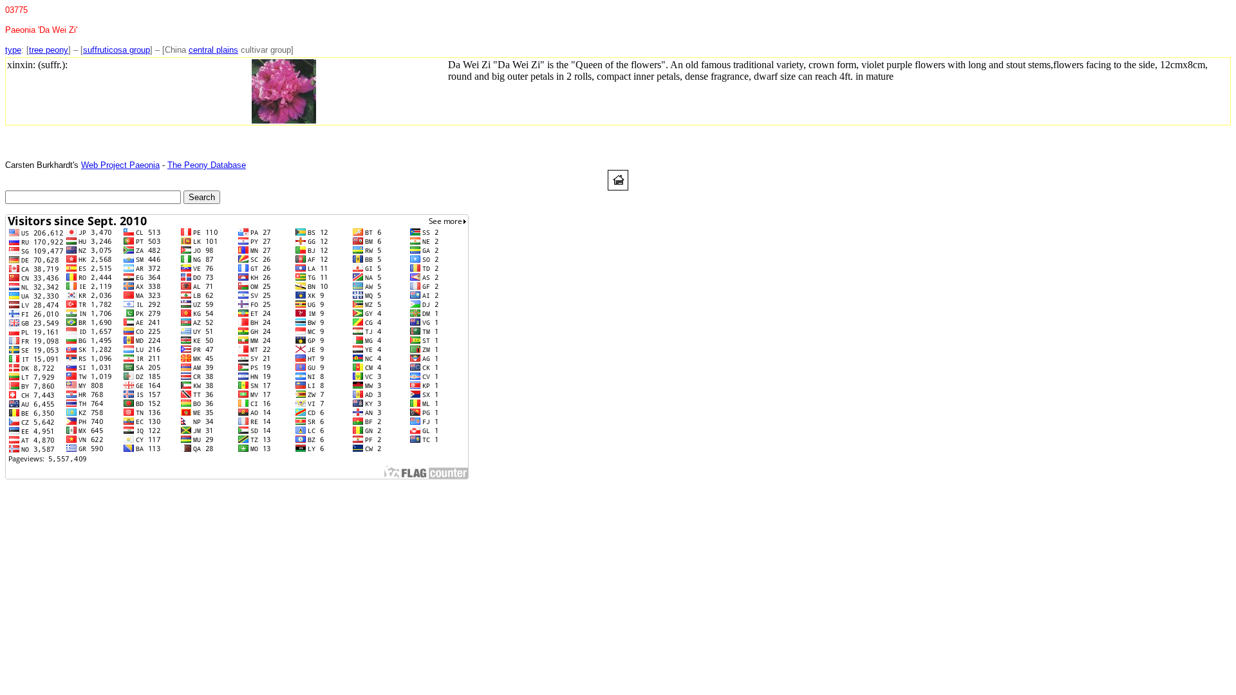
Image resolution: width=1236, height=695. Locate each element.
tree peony (48, 50)
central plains (213, 50)
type (13, 50)
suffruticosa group (116, 50)
